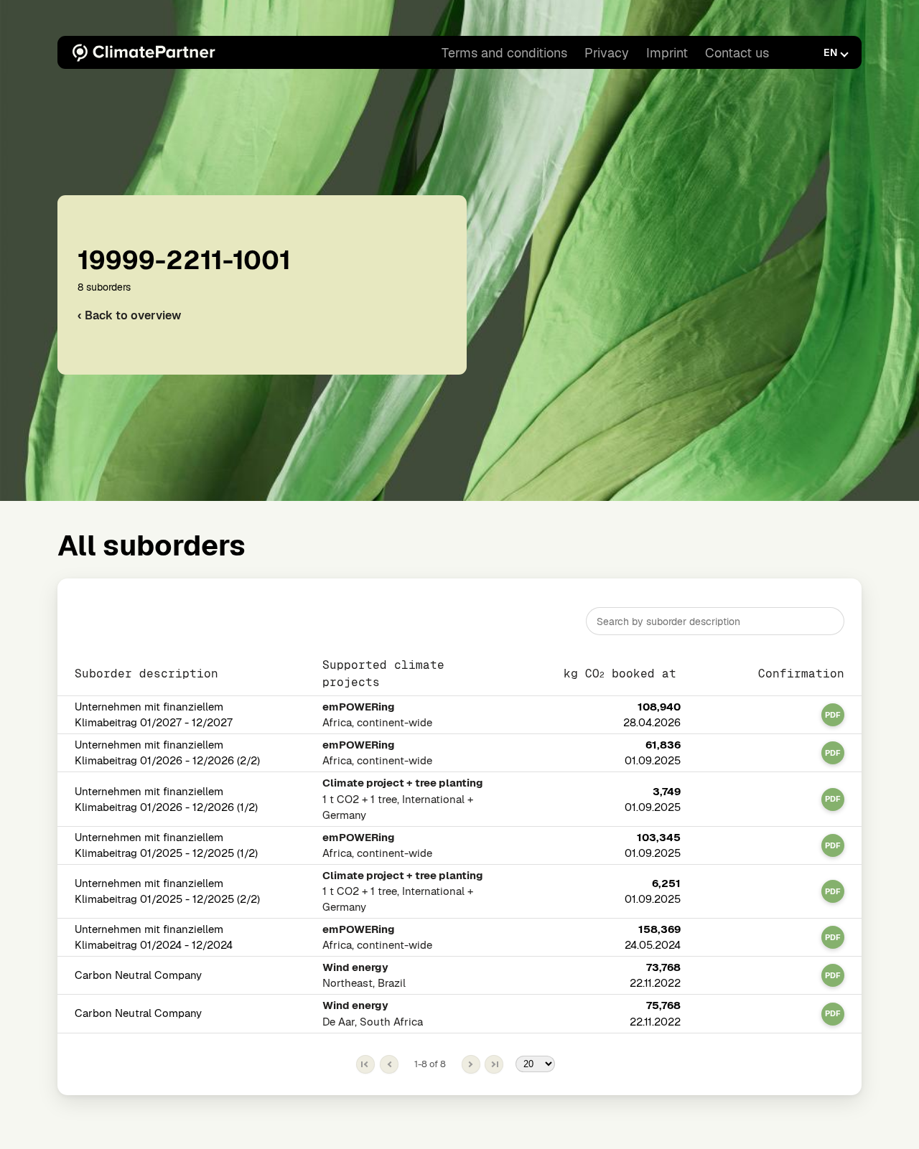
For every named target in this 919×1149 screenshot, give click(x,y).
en (830, 52)
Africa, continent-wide (377, 715)
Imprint (667, 52)
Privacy (606, 52)
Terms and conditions (504, 52)
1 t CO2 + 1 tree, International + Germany (402, 799)
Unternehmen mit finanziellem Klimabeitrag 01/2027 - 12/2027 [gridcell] (154, 715)
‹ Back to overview (129, 315)
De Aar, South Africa (372, 1013)
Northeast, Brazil (364, 975)
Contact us (737, 52)
